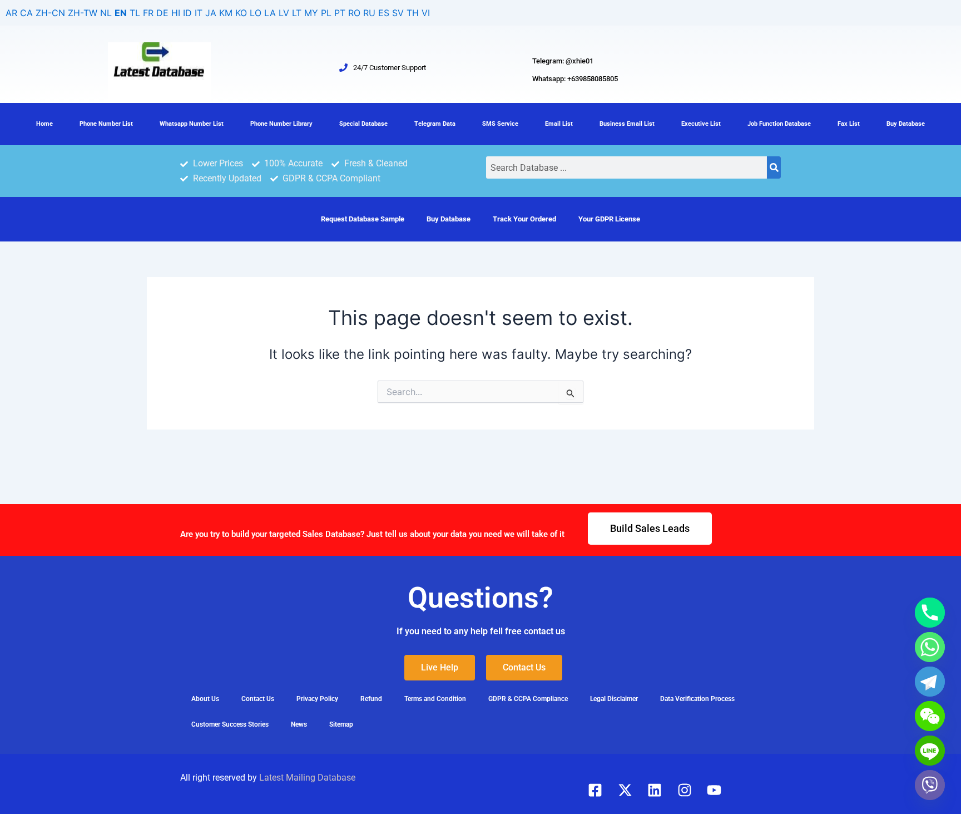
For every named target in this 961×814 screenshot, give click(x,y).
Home (44, 123)
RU (369, 12)
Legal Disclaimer (614, 699)
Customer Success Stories (230, 724)
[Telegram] (930, 682)
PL (326, 12)
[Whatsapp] (930, 647)
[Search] (774, 167)
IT (198, 12)
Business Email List (627, 123)
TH (413, 12)
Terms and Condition (435, 699)
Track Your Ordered (524, 219)
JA (210, 12)
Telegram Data (434, 123)
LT (296, 12)
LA (270, 12)
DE (162, 12)
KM (225, 12)
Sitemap (341, 724)
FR (148, 12)
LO (255, 12)
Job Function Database (779, 123)
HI (175, 12)
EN (121, 12)
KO (241, 12)
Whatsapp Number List (192, 123)
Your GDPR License (609, 219)
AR (11, 12)
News (299, 724)
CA (26, 12)
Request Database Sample (362, 219)
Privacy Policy (317, 699)
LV (284, 12)
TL (135, 12)
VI (426, 12)
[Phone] (930, 613)
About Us (205, 699)
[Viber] (930, 785)
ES (383, 12)
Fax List (849, 123)
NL (106, 12)
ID (187, 12)
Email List (559, 123)
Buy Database (905, 123)
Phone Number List (106, 123)
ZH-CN (50, 12)
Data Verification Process (697, 699)
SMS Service (500, 123)
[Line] (930, 751)
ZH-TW (82, 12)
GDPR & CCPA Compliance (528, 699)
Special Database (363, 123)
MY (311, 12)
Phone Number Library (281, 123)
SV (398, 12)
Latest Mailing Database (307, 777)
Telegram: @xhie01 (562, 61)
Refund (371, 699)
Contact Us (257, 699)
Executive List (701, 123)
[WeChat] (930, 716)
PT (339, 12)
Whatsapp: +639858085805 (575, 79)
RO (354, 12)
